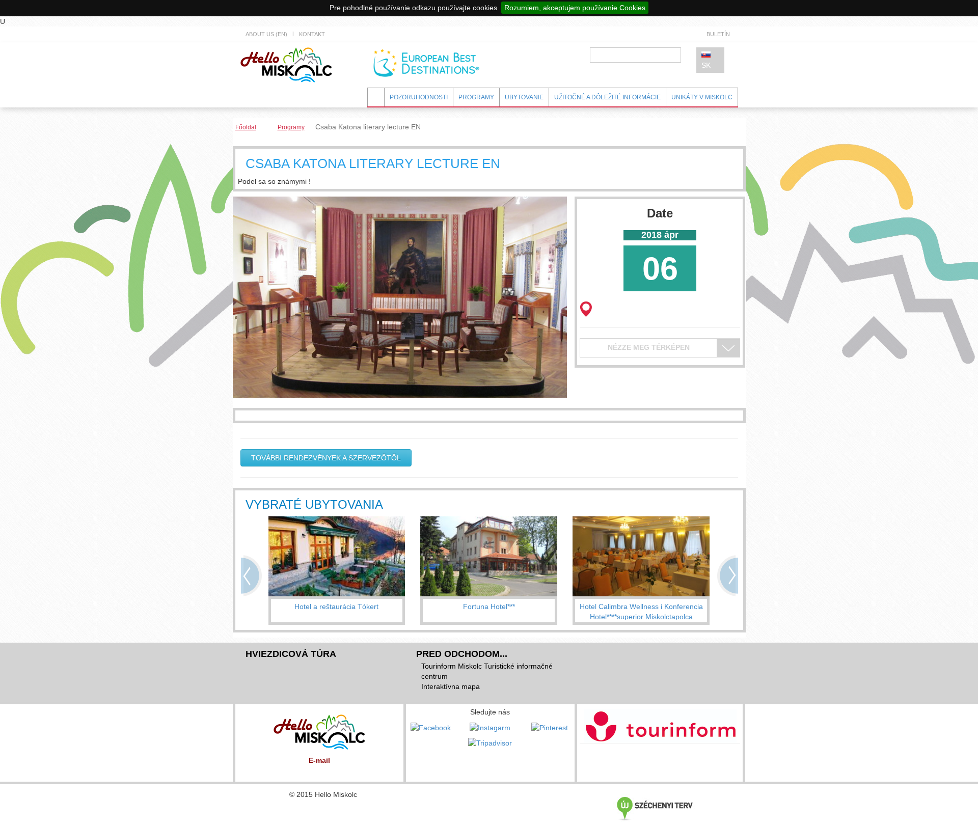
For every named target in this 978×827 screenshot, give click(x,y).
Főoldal (245, 127)
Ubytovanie (524, 97)
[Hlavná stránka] (286, 64)
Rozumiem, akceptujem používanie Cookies (574, 8)
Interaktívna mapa (450, 686)
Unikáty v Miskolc (701, 97)
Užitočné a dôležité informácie (607, 97)
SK (706, 65)
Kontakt (312, 34)
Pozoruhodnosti (419, 97)
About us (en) (266, 34)
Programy (476, 97)
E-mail (319, 760)
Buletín (718, 34)
